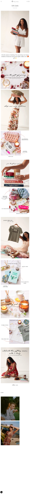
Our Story (2, 472)
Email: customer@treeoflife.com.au (5, 485)
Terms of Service (3, 478)
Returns (17, 473)
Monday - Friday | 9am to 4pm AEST (6, 486)
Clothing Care (17, 476)
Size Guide (17, 474)
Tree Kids (3, 418)
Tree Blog (2, 473)
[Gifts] (15, 88)
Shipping (17, 472)
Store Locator (3, 477)
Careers (2, 476)
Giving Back (2, 474)
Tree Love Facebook (18, 478)
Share (2, 392)
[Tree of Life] (15, 1)
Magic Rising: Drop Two (6, 442)
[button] (27, 1)
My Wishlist (17, 477)
